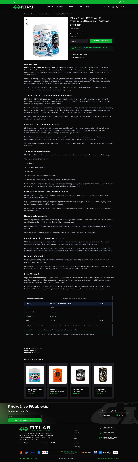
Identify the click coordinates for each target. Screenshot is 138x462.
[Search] (14, 2)
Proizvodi (33, 14)
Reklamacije (77, 446)
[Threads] (36, 458)
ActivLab (79, 34)
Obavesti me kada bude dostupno (101, 41)
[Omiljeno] (109, 7)
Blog (75, 435)
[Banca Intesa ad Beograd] (69, 452)
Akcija (80, 7)
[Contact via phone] (124, 2)
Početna (26, 14)
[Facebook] (20, 458)
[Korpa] (117, 7)
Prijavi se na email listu (23, 420)
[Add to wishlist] (27, 19)
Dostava (76, 444)
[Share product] (27, 23)
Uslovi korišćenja (101, 458)
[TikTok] (32, 458)
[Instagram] (24, 458)
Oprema (87, 7)
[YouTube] (28, 458)
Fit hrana (70, 7)
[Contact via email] (120, 2)
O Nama (76, 441)
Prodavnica (49, 7)
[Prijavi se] (113, 7)
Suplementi (59, 7)
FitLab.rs (34, 274)
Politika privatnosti (113, 458)
